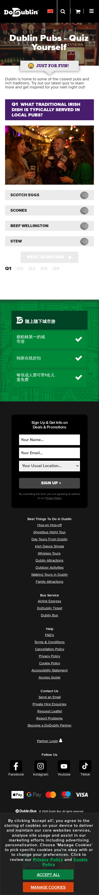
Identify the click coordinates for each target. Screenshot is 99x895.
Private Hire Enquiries (49, 704)
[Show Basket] (77, 11)
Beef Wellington (29, 226)
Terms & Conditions (49, 642)
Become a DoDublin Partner (50, 725)
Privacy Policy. (53, 498)
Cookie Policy (49, 663)
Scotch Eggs (24, 195)
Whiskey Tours (49, 553)
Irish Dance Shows (49, 546)
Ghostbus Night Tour (49, 532)
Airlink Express (49, 601)
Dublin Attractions (49, 560)
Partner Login (47, 741)
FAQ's (49, 635)
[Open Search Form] (63, 11)
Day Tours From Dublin (49, 539)
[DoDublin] (21, 4)
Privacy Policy (49, 656)
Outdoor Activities (50, 567)
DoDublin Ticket (49, 608)
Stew (16, 241)
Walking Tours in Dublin (49, 574)
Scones (18, 210)
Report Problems (49, 718)
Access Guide (49, 677)
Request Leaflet (49, 711)
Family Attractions (49, 582)
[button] (92, 10)
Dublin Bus (49, 615)
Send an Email (50, 697)
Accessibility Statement (49, 670)
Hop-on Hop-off (49, 525)
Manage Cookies (48, 887)
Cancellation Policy (49, 649)
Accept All (48, 875)
